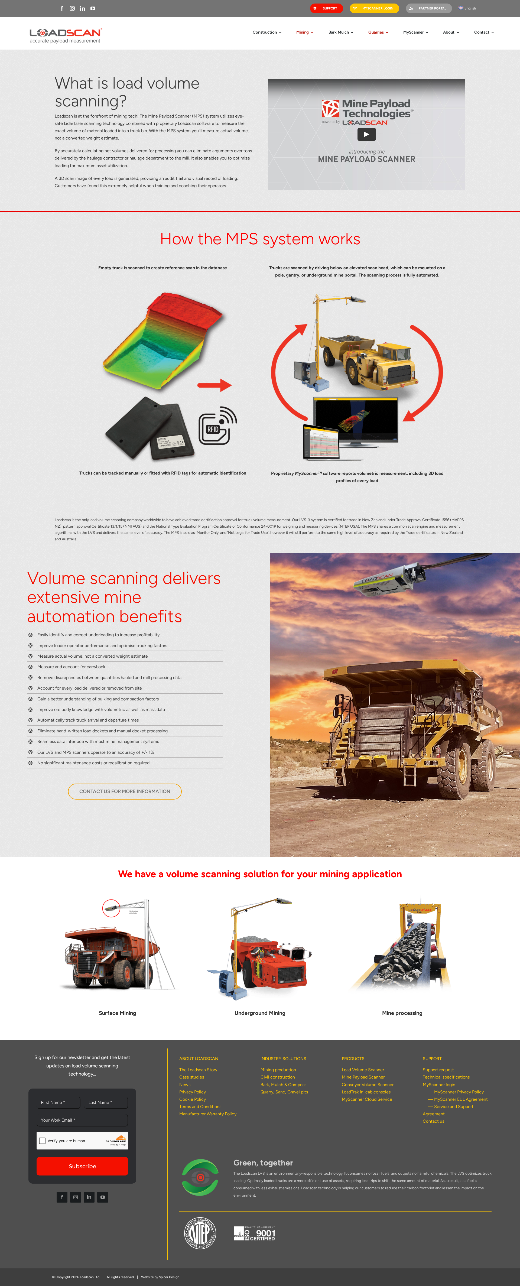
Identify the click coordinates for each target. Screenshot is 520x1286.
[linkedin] (82, 8)
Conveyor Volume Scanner (368, 1084)
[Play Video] (367, 134)
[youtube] (92, 8)
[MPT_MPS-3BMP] (260, 896)
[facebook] (62, 8)
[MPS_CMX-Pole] (118, 896)
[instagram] (72, 8)
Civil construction (278, 1077)
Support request (438, 1069)
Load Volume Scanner (363, 1069)
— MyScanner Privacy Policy (456, 1092)
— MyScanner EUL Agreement (458, 1099)
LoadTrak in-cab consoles (366, 1092)
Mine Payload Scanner (363, 1077)
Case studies (191, 1077)
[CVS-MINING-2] (402, 896)
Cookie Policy (192, 1099)
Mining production (278, 1069)
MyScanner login (439, 1084)
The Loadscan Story (198, 1069)
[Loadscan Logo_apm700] (65, 27)
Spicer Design (169, 1277)
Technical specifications (446, 1077)
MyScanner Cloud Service (367, 1099)
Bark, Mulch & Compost (283, 1084)
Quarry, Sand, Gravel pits (284, 1092)
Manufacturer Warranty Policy (207, 1113)
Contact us (433, 1121)
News (184, 1084)
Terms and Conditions (200, 1106)
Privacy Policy (192, 1092)
